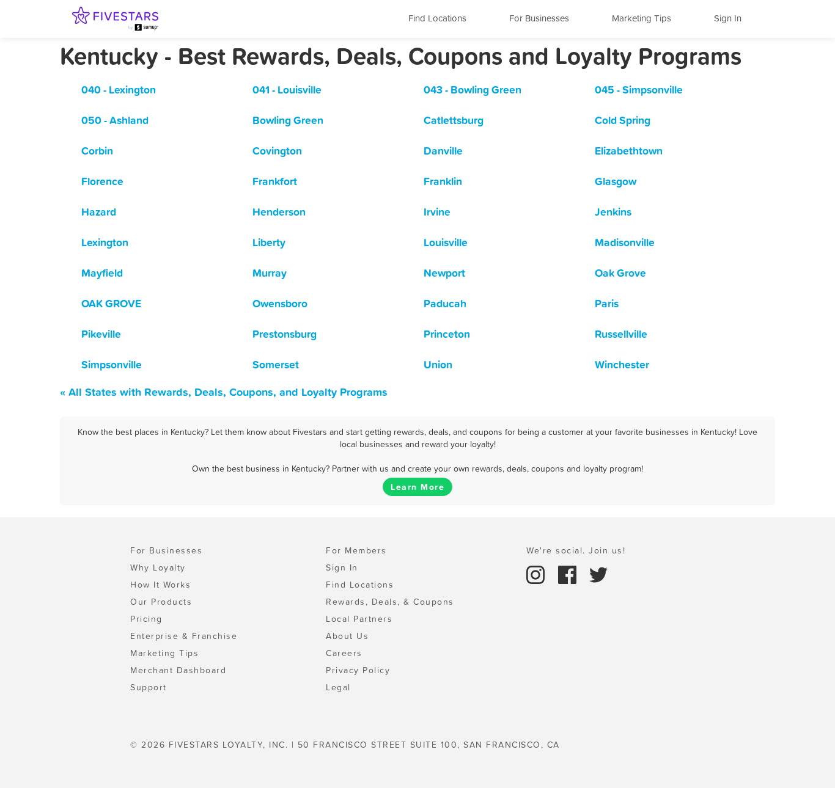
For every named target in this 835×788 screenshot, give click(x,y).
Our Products (161, 602)
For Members (356, 550)
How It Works (160, 584)
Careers (344, 653)
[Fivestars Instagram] (537, 573)
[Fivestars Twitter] (598, 573)
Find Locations (437, 18)
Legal (338, 687)
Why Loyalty (158, 567)
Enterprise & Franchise (183, 636)
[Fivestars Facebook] (569, 573)
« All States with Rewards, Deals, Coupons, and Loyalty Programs (224, 392)
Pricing (146, 619)
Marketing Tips (641, 18)
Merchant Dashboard (178, 670)
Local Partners (359, 619)
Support (148, 687)
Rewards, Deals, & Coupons (390, 602)
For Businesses (539, 18)
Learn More (417, 487)
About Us (347, 636)
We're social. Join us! (575, 550)
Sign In (727, 18)
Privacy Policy (358, 670)
